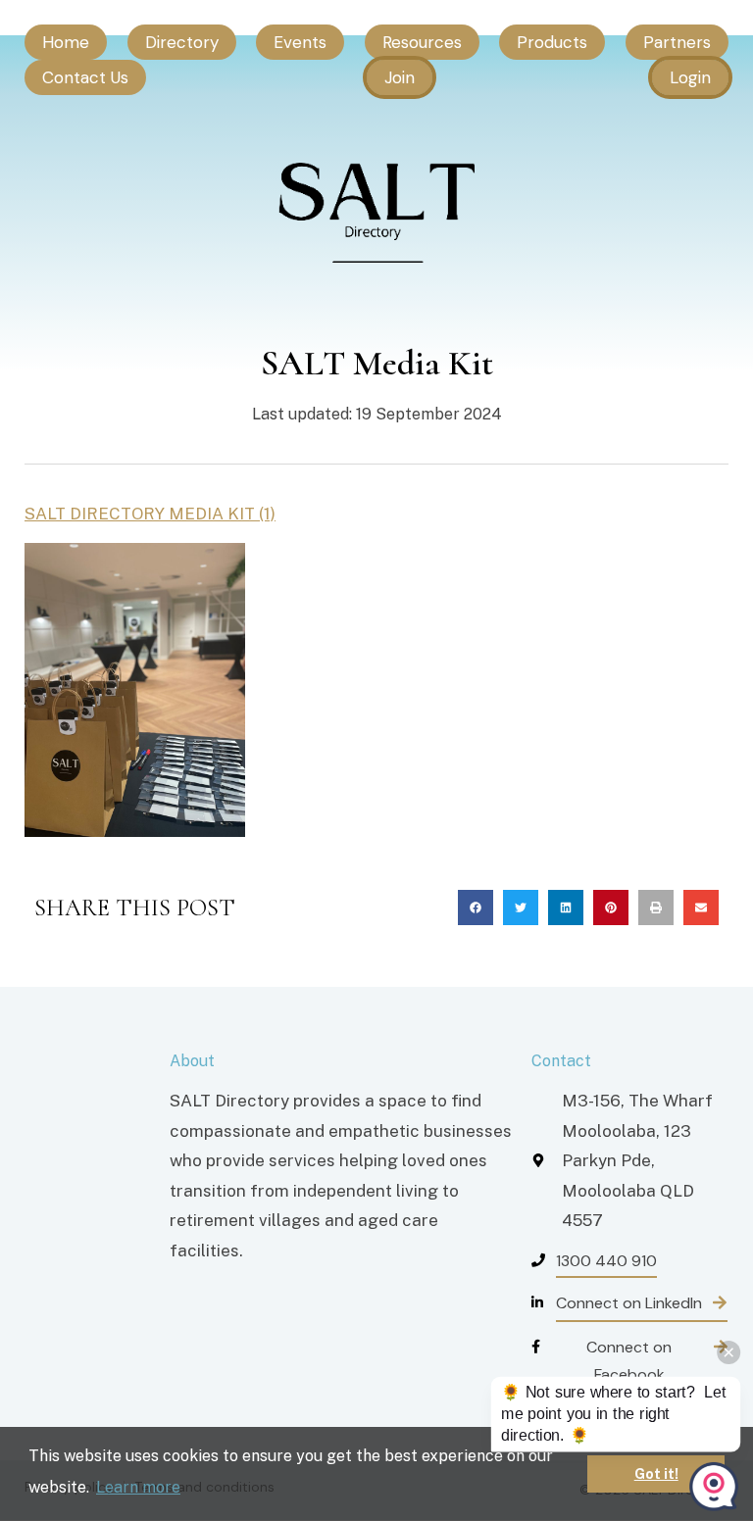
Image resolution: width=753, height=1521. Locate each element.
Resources (422, 42)
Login (690, 77)
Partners (677, 42)
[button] (475, 907)
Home (65, 42)
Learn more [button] (138, 1487)
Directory (182, 42)
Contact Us (85, 77)
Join (399, 77)
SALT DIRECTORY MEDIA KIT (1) (150, 513)
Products (552, 42)
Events (300, 42)
